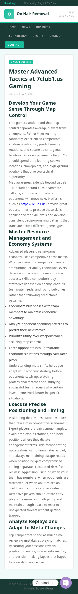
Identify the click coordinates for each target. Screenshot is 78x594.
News (26, 27)
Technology (17, 36)
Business (43, 27)
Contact (14, 45)
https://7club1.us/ (34, 204)
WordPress (47, 588)
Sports (38, 36)
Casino (55, 36)
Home (11, 27)
